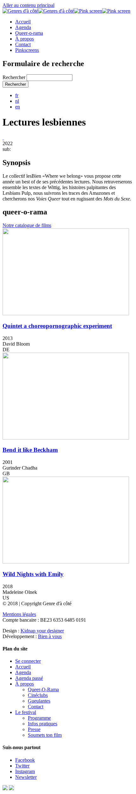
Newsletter (26, 777)
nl (17, 101)
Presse (34, 729)
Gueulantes (39, 701)
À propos (24, 38)
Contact (23, 44)
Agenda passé (29, 678)
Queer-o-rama (29, 33)
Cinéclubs (38, 695)
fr (16, 95)
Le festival (25, 712)
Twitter (22, 765)
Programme (39, 718)
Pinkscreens (27, 50)
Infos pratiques (42, 723)
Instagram (25, 771)
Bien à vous (50, 636)
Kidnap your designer (42, 630)
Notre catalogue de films (27, 225)
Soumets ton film (45, 735)
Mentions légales (19, 614)
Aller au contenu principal (28, 5)
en (17, 106)
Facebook (25, 760)
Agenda (23, 27)
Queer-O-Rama (43, 689)
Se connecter (28, 661)
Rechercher (15, 77)
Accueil (23, 21)
